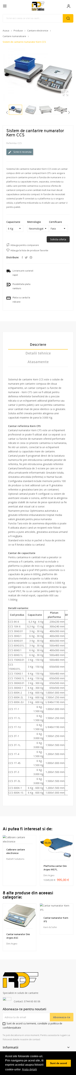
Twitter (26, 257)
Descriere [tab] (38, 344)
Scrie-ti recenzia (22, 151)
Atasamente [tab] (38, 362)
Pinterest (31, 257)
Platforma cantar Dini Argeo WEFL (55, 868)
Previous (2, 75)
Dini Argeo (48, 875)
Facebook (22, 257)
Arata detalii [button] (29, 1069)
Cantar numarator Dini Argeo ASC (18, 936)
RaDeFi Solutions (15, 859)
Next (74, 75)
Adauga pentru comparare (24, 245)
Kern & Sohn (50, 927)
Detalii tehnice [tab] (38, 353)
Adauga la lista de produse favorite (29, 250)
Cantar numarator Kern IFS (55, 920)
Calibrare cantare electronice (15, 851)
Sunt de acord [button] (58, 1063)
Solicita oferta (58, 239)
